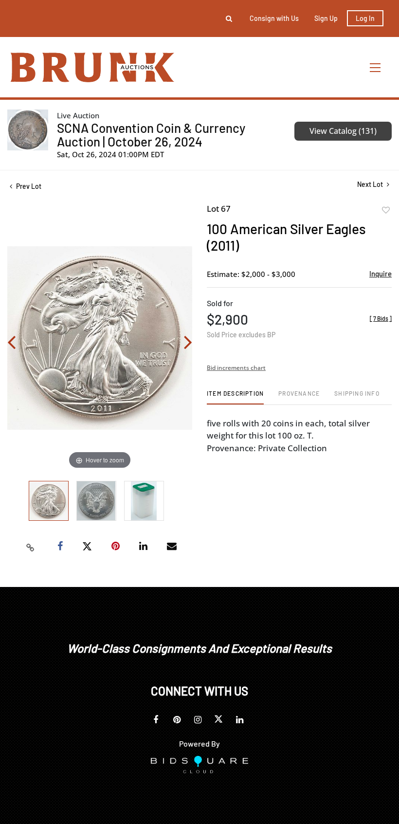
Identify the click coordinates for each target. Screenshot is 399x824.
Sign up (326, 18)
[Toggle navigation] (375, 67)
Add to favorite (386, 210)
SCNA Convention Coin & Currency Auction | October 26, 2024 (151, 134)
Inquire (380, 273)
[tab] (235, 397)
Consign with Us (274, 18)
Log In (365, 18)
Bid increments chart (236, 368)
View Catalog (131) (343, 131)
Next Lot (370, 184)
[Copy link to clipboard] (30, 546)
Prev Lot (28, 186)
